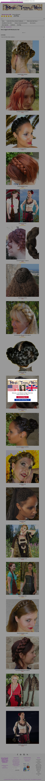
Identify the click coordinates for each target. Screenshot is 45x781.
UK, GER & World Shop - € (22, 399)
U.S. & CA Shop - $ (22, 397)
